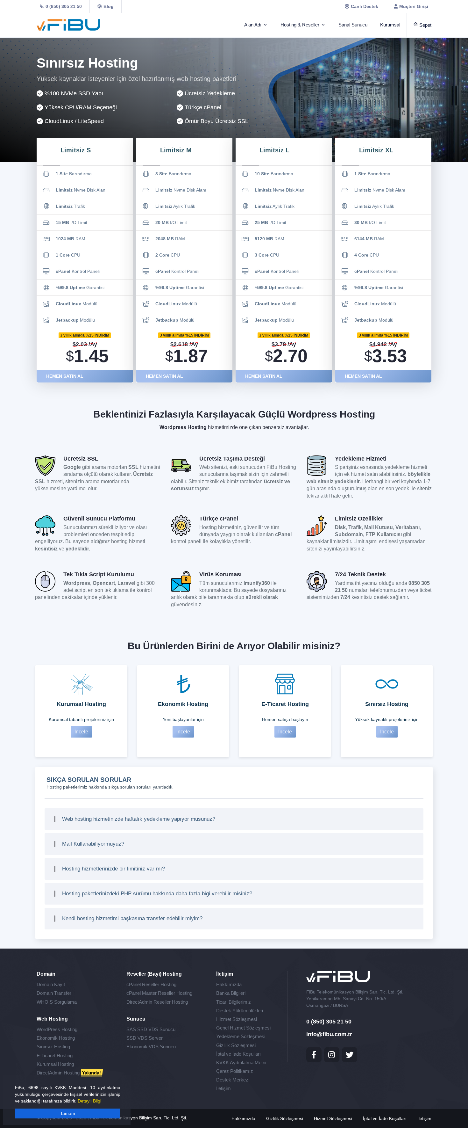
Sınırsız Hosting (53, 1046)
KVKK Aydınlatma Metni (241, 1062)
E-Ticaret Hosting (55, 1055)
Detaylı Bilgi (89, 1100)
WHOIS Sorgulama (57, 1002)
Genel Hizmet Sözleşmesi (243, 1027)
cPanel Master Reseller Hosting (159, 993)
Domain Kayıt (51, 984)
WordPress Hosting (57, 1029)
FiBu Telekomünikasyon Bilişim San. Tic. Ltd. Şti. (138, 1117)
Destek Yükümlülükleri (239, 1010)
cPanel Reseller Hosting (151, 984)
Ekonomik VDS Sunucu (151, 1046)
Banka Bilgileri (230, 993)
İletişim (223, 1088)
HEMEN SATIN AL (64, 376)
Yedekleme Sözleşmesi (240, 1036)
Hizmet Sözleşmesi (236, 1019)
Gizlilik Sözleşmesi (236, 1045)
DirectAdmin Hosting (69, 1072)
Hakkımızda (229, 984)
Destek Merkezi (232, 1079)
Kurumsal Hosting (55, 1064)
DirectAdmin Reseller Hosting (157, 1002)
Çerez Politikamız (234, 1071)
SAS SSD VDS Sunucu (150, 1029)
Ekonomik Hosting (56, 1038)
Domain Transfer (54, 993)
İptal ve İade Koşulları (238, 1054)
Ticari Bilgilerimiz (233, 1002)
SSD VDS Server (144, 1038)
